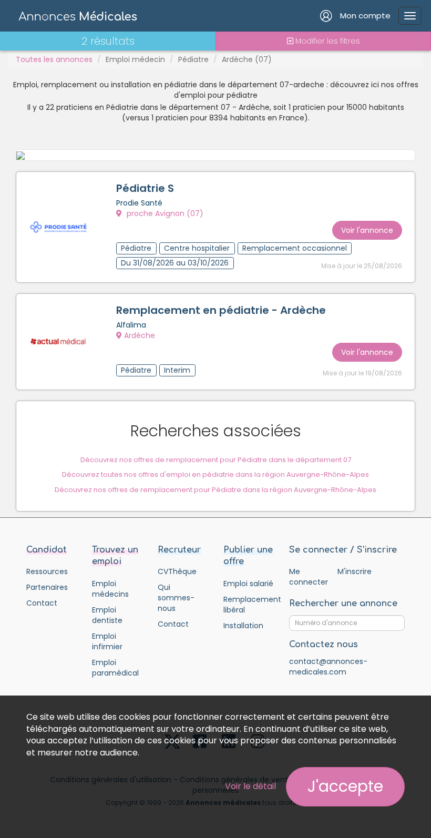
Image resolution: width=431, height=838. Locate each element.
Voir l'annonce (367, 230)
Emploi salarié (248, 583)
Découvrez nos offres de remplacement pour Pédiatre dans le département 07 (215, 460)
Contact (41, 603)
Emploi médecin (135, 59)
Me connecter (308, 576)
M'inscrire (354, 571)
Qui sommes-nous (176, 598)
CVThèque (177, 571)
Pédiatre (193, 59)
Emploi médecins (110, 588)
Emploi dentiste (107, 615)
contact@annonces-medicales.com (328, 666)
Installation (243, 625)
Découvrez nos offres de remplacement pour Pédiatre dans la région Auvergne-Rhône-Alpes (215, 490)
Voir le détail (250, 786)
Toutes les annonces (54, 59)
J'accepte (345, 786)
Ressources (47, 571)
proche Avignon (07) (164, 213)
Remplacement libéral (248, 604)
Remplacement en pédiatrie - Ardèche (221, 310)
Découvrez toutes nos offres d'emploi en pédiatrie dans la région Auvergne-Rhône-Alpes (215, 474)
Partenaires (47, 587)
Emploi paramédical (115, 667)
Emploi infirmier (107, 641)
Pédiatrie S (145, 188)
